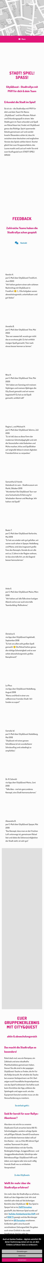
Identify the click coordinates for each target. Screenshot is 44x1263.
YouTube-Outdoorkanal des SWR (21, 1214)
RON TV (10, 1217)
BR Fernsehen (19, 1220)
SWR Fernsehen (25, 1207)
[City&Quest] (22, 16)
